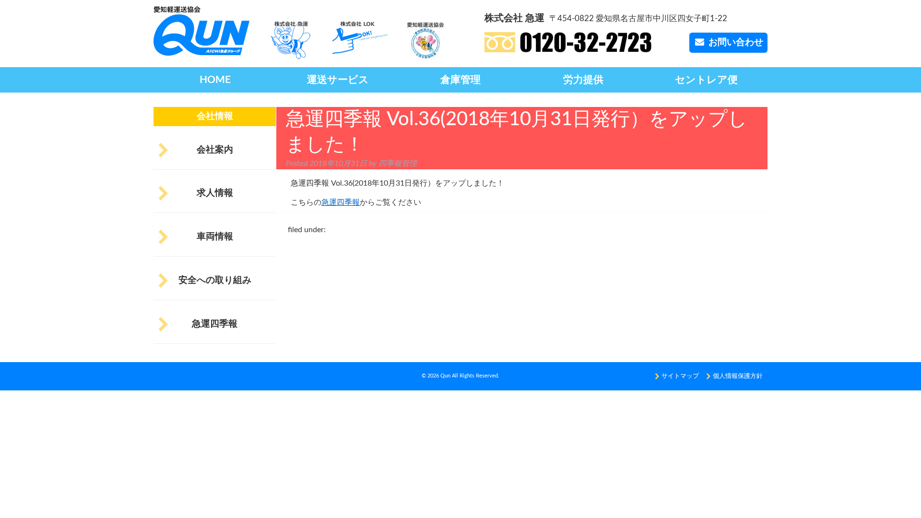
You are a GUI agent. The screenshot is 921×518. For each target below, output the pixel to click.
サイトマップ (680, 376)
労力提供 (583, 80)
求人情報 (215, 193)
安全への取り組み (214, 280)
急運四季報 (214, 324)
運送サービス (338, 80)
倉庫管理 (460, 80)
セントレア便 (706, 80)
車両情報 (215, 236)
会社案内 (215, 149)
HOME (215, 80)
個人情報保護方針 (738, 376)
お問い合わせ (735, 42)
